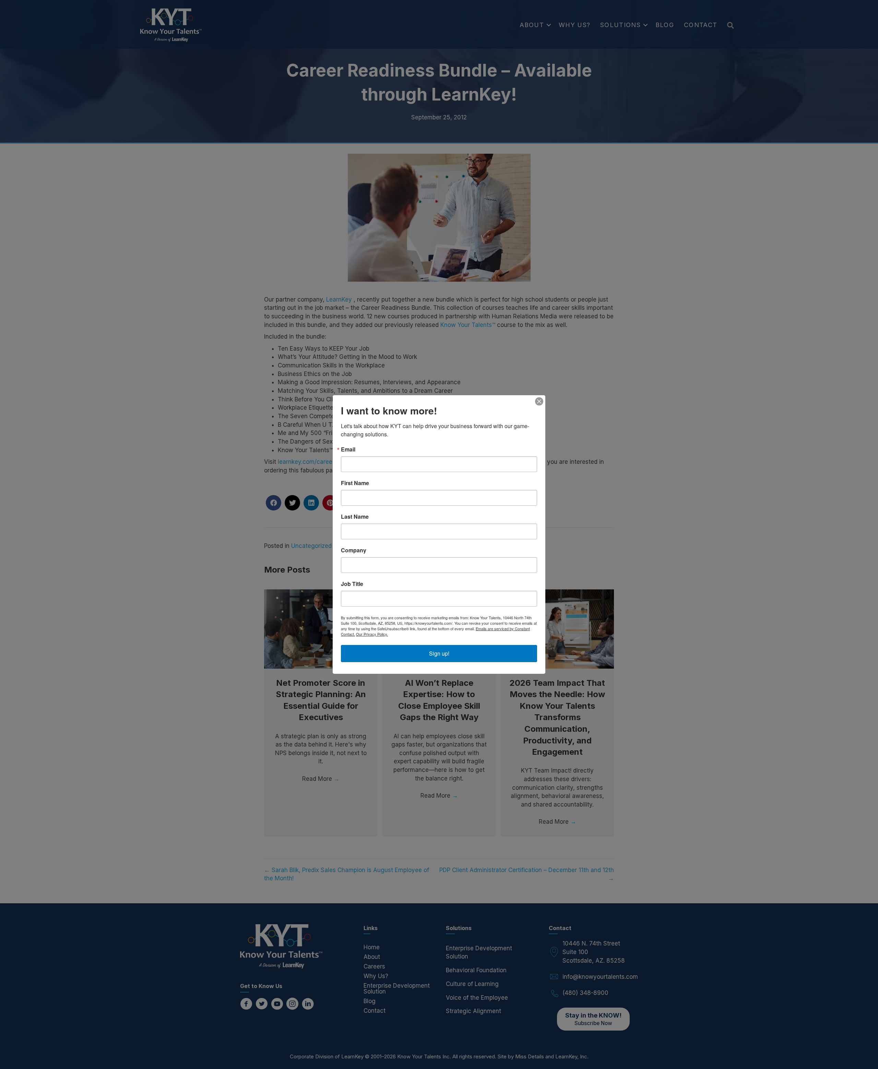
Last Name (355, 516)
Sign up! (439, 653)
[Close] (539, 401)
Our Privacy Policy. (372, 634)
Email (348, 449)
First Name (355, 483)
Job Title (352, 584)
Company (353, 550)
